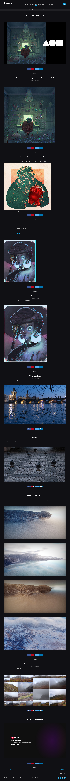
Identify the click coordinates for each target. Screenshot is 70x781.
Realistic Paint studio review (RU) (35, 719)
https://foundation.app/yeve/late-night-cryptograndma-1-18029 (32, 20)
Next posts (62, 769)
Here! (18, 233)
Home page (25, 4)
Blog (36, 4)
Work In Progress (44, 9)
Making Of (30, 9)
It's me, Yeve (9, 3)
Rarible (35, 224)
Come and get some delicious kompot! (35, 157)
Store (46, 4)
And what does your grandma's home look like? (35, 78)
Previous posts (8, 769)
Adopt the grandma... (35, 15)
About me (31, 4)
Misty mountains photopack (35, 664)
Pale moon (35, 296)
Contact (51, 4)
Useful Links (41, 4)
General (23, 9)
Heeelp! (35, 438)
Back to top (35, 778)
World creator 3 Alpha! (35, 495)
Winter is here (35, 376)
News (37, 9)
